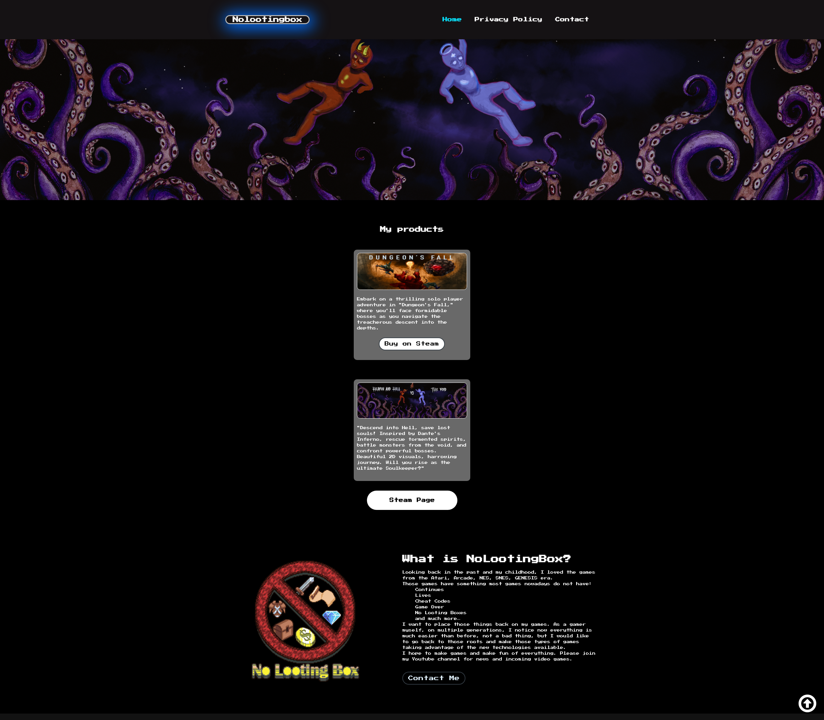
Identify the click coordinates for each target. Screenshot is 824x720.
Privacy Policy (508, 19)
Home (452, 19)
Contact (572, 19)
